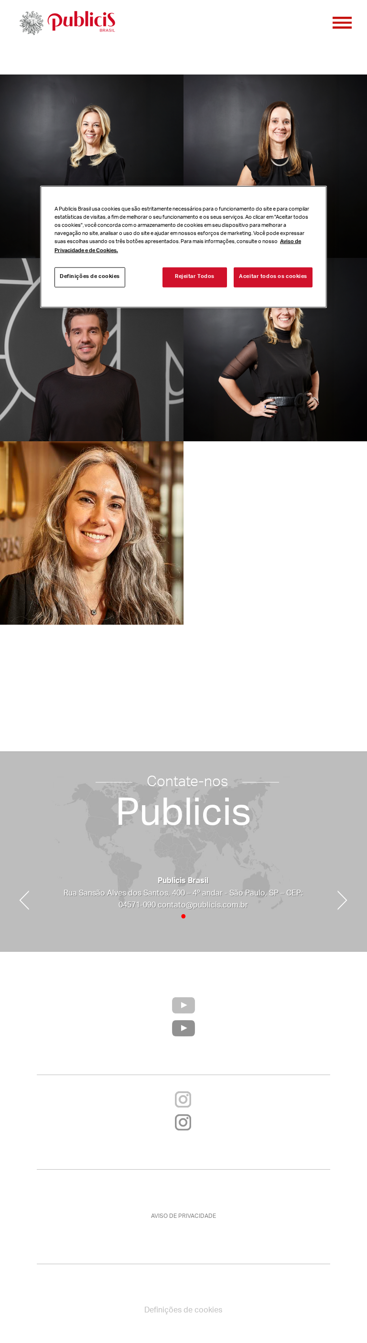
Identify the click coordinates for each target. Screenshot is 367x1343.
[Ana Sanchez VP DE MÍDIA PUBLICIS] (92, 533)
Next (342, 900)
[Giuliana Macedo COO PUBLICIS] (275, 166)
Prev (24, 900)
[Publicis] (66, 24)
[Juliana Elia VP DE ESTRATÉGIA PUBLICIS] (275, 349)
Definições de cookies (90, 277)
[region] (183, 246)
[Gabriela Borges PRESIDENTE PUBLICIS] (92, 166)
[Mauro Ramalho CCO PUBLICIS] (92, 349)
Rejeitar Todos (195, 277)
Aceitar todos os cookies (273, 277)
